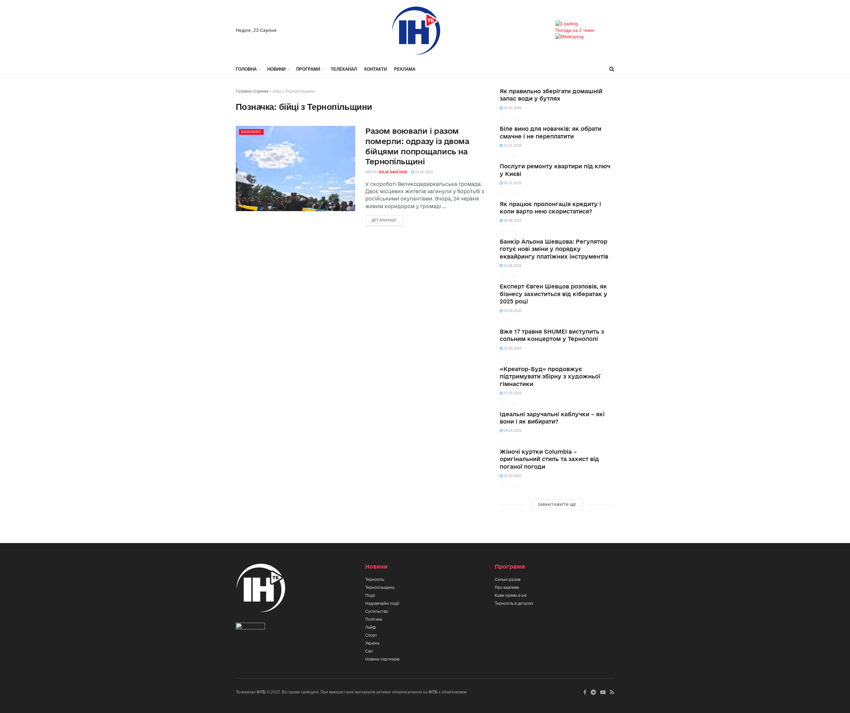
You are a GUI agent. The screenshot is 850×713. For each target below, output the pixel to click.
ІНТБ (261, 692)
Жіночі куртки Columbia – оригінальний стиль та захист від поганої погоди (549, 459)
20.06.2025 (512, 220)
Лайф (370, 627)
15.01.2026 (512, 145)
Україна (372, 643)
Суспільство (376, 611)
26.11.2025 (512, 183)
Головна (246, 69)
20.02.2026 (512, 108)
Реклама (404, 69)
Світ (369, 651)
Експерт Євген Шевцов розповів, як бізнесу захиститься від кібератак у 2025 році (553, 293)
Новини (276, 69)
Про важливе (507, 587)
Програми (308, 69)
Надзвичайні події (382, 603)
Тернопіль (374, 579)
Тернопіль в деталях (514, 603)
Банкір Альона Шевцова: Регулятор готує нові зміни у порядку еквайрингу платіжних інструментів (554, 249)
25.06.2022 (423, 172)
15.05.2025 (512, 348)
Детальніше (384, 220)
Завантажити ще (557, 505)
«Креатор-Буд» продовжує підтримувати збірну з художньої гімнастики (550, 376)
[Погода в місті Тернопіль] (584, 24)
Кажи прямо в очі (511, 595)
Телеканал (344, 69)
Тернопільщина (379, 587)
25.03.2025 (512, 476)
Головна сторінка (252, 91)
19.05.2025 (512, 311)
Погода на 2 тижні (574, 30)
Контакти (375, 69)
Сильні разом (507, 579)
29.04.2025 (512, 431)
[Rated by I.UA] (250, 627)
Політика (373, 619)
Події (370, 595)
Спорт (371, 635)
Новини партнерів (382, 659)
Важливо (251, 132)
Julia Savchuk (392, 172)
